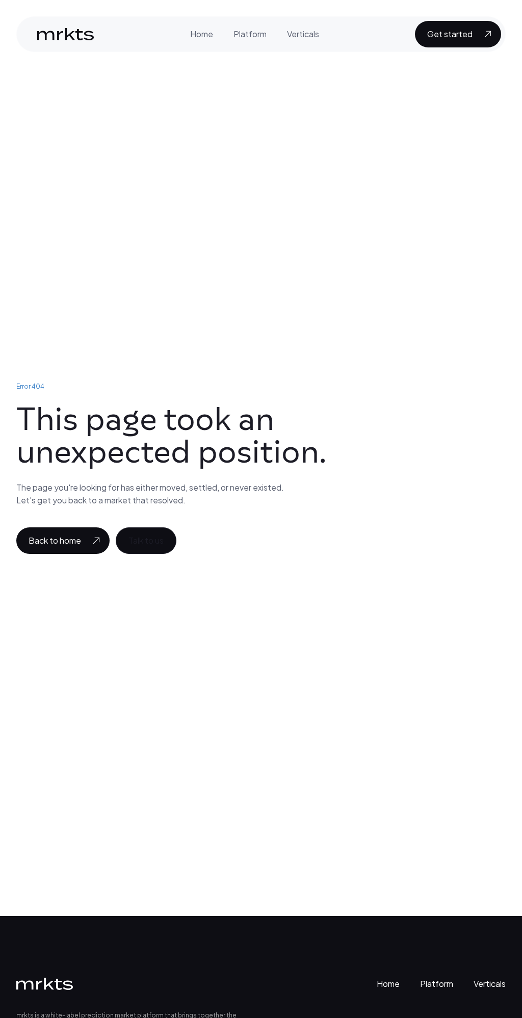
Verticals (303, 34)
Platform (250, 34)
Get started (450, 34)
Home (201, 34)
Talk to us (146, 540)
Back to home (55, 540)
